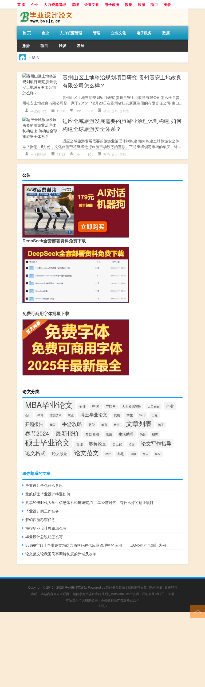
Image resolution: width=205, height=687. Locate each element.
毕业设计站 (38, 110)
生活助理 (126, 434)
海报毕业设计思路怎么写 (45, 528)
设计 (108, 454)
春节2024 (37, 433)
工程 (154, 415)
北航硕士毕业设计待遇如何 (47, 493)
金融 (133, 454)
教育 (104, 424)
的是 (143, 434)
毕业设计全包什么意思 (44, 485)
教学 (92, 424)
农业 (71, 415)
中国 (96, 406)
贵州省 (124, 110)
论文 (132, 444)
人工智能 (153, 406)
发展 (80, 45)
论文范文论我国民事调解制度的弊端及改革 (60, 553)
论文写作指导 (156, 443)
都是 (120, 454)
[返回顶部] (196, 611)
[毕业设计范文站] (45, 10)
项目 (154, 4)
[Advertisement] (102, 649)
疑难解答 (170, 587)
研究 (155, 434)
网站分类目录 (115, 587)
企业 (34, 4)
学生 (130, 415)
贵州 (114, 110)
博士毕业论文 (93, 414)
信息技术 (55, 415)
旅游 (141, 4)
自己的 (117, 444)
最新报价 (67, 433)
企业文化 (91, 4)
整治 (106, 110)
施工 (161, 425)
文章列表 (139, 423)
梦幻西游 (92, 434)
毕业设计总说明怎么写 (44, 536)
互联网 (111, 406)
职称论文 (97, 444)
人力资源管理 (55, 4)
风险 (158, 454)
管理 (75, 4)
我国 (53, 424)
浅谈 (167, 4)
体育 (40, 415)
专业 (82, 406)
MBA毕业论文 (49, 404)
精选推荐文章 (137, 587)
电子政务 (112, 4)
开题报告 (34, 424)
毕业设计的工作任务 (42, 511)
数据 (128, 4)
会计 (28, 415)
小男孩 (102, 605)
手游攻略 (72, 423)
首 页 (21, 4)
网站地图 (155, 587)
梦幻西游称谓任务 (40, 519)
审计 (142, 415)
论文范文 (86, 452)
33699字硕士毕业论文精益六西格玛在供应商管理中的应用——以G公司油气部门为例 (95, 545)
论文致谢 (60, 453)
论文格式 (35, 453)
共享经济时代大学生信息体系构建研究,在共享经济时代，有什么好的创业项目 (89, 502)
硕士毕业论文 (47, 442)
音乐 (145, 454)
